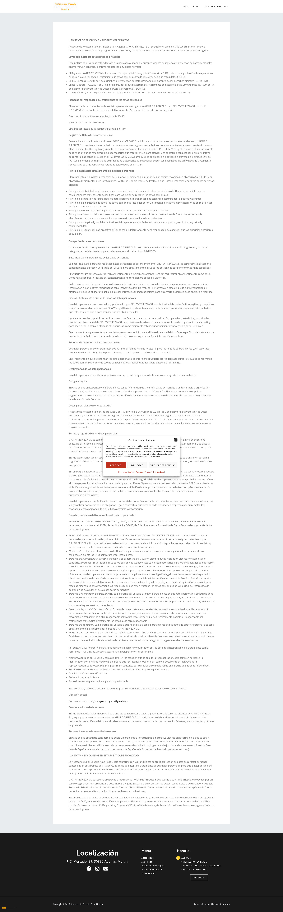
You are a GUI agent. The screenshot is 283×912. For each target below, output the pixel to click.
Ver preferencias (163, 465)
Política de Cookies (126, 472)
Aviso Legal (160, 472)
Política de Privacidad (145, 472)
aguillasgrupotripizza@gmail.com (109, 701)
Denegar (137, 465)
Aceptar (116, 465)
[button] (175, 439)
